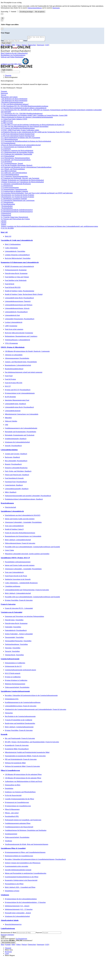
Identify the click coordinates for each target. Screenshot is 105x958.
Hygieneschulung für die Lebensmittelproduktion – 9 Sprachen (25, 902)
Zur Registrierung (21, 939)
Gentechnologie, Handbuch (14, 485)
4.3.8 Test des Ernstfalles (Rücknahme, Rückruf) (16, 165)
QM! (6, 425)
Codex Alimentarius (11, 248)
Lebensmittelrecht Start (12, 315)
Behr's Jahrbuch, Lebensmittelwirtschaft (18, 540)
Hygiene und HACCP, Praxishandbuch (17, 390)
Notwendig (5, 11)
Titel (2, 41)
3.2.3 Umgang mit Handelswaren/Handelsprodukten (18, 128)
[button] (52, 232)
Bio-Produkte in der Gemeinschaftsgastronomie (20, 716)
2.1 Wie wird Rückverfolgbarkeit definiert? (15, 104)
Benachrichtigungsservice (13, 924)
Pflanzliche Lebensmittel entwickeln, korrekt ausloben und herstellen (27, 554)
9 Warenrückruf (6, 213)
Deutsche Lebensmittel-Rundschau (16, 468)
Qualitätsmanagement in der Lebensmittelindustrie (21, 428)
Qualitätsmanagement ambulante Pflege (17, 823)
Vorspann (4, 91)
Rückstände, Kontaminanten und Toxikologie (19, 435)
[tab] (52, 232)
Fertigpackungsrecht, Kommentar (16, 270)
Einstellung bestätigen (26, 11)
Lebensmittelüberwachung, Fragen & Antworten (20, 706)
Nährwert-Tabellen (11, 421)
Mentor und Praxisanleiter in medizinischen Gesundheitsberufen (25, 873)
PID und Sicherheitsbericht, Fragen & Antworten (21, 759)
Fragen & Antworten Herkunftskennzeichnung (20, 533)
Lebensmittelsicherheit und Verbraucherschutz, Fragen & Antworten (27, 590)
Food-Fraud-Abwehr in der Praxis (16, 576)
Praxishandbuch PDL (12, 816)
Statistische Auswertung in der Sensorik (18, 579)
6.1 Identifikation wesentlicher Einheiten (14, 198)
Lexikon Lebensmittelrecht (13, 322)
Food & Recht (9, 284)
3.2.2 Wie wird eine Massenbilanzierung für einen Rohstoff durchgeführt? (25, 126)
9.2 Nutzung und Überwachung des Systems (15, 219)
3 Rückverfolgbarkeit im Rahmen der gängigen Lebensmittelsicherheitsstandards (27, 117)
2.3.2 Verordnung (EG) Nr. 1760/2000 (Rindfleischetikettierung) (22, 113)
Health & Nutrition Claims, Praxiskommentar (19, 291)
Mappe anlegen (6, 43)
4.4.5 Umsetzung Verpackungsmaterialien (14, 176)
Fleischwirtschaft (10, 507)
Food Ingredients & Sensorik (14, 478)
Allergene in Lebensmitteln (13, 355)
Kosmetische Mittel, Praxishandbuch (17, 749)
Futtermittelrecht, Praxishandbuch (16, 630)
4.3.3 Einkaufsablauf (7, 156)
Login (3, 936)
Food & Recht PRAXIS (13, 287)
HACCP (8, 386)
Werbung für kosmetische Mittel (15, 763)
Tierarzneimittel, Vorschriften (14, 637)
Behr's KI (8, 236)
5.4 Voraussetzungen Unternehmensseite (14, 189)
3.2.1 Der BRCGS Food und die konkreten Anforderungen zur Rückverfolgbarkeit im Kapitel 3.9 (32, 124)
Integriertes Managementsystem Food (17, 400)
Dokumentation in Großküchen (15, 663)
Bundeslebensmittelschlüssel (14, 369)
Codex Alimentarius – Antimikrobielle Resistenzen (21, 583)
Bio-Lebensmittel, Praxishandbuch (16, 461)
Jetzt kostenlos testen (8, 942)
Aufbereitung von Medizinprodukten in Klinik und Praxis (23, 781)
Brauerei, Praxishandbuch (13, 464)
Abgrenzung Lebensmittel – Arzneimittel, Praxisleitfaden (23, 522)
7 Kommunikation (7, 206)
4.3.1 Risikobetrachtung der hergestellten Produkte (17, 152)
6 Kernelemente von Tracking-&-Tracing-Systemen (17, 195)
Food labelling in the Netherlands (15, 280)
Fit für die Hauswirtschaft (13, 795)
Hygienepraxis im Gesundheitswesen (17, 802)
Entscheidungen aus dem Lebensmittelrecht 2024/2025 (22, 515)
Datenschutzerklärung (35, 8)
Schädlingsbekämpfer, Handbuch (15, 438)
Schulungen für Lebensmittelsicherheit (17, 442)
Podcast (24, 45)
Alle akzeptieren (40, 11)
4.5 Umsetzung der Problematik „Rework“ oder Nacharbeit (20, 178)
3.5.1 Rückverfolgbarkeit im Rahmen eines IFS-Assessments (20, 137)
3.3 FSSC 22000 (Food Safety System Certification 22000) (20, 130)
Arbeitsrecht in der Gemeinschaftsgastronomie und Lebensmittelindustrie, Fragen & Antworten (35, 709)
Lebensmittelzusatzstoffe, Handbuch (16, 489)
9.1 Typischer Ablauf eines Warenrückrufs (14, 217)
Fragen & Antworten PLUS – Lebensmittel (19, 608)
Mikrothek (8, 418)
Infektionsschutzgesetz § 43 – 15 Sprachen (19, 909)
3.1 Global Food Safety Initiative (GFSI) (14, 119)
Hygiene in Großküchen (13, 677)
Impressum (56, 8)
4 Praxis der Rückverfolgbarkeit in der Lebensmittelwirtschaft (21, 145)
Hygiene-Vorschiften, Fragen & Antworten (19, 600)
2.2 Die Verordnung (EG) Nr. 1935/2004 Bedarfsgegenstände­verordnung (24, 106)
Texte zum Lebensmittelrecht (14, 526)
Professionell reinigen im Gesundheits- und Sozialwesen (23, 820)
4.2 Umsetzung (6, 149)
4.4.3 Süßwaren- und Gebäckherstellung (14, 173)
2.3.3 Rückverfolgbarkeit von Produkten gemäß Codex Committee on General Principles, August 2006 (34, 115)
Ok (2, 18)
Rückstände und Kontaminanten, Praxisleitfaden (20, 432)
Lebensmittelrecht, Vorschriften (15, 251)
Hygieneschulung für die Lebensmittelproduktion (21, 899)
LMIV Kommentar (11, 326)
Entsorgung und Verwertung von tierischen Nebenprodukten (24, 616)
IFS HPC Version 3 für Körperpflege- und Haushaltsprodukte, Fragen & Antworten (32, 742)
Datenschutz (32, 45)
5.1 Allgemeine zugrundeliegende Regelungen (16, 184)
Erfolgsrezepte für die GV (13, 666)
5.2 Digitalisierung (7, 186)
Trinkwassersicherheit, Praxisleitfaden (17, 687)
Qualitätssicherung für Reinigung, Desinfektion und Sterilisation (25, 830)
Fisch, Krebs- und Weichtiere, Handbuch (18, 471)
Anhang (3, 224)
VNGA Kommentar (11, 343)
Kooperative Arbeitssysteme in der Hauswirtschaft (21, 880)
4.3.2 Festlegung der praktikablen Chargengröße (16, 154)
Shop (2, 45)
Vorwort (3, 95)
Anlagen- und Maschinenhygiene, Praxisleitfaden (21, 362)
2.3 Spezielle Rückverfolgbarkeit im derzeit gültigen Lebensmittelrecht (23, 108)
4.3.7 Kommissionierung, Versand (12, 163)
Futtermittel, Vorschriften (13, 627)
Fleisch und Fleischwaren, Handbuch (17, 475)
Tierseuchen (9, 713)
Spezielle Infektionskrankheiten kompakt (18, 870)
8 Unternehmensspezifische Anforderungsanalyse (17, 210)
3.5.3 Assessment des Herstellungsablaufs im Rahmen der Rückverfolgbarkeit (26, 141)
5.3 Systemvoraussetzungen (10, 187)
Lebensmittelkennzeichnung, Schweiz (17, 308)
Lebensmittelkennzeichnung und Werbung (18, 305)
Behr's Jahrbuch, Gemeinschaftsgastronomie (19, 727)
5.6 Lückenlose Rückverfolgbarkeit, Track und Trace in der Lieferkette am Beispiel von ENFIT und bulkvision (37, 193)
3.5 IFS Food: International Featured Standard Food (17, 134)
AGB (47, 45)
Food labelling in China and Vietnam (17, 277)
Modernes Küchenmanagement (15, 684)
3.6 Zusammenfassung (8, 143)
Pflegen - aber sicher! (12, 813)
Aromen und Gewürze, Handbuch (16, 454)
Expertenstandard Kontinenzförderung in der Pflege (21, 877)
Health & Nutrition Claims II (14, 529)
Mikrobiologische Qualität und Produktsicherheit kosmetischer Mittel (27, 752)
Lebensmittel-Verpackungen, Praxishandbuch (19, 319)
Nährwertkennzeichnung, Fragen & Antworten (20, 543)
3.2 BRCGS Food (7, 121)
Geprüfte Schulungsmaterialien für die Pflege (19, 799)
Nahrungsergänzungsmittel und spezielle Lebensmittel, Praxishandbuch (28, 496)
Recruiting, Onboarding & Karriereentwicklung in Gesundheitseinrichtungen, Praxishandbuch (35, 859)
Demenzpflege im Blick (12, 785)
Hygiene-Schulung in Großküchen (16, 680)
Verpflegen (8, 841)
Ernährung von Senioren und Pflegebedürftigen (20, 792)
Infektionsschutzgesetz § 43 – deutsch (17, 906)
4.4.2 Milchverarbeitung (8, 171)
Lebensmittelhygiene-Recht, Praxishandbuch (19, 298)
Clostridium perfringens (12, 586)
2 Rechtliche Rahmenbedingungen (12, 102)
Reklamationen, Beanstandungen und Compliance (21, 336)
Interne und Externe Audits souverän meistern (19, 519)
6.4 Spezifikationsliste (8, 204)
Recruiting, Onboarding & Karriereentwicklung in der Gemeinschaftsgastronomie (31, 695)
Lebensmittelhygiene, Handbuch (15, 404)
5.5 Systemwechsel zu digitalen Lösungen (14, 191)
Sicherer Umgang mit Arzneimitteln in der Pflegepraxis (22, 863)
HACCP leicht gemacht (12, 673)
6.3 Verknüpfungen (7, 202)
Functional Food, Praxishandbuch (16, 482)
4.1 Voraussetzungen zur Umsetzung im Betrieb (16, 147)
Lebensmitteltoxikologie (13, 411)
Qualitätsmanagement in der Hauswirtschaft (19, 827)
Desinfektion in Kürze (12, 891)
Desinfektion (9, 788)
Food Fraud (9, 376)
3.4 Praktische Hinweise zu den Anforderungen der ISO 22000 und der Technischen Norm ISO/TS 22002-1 (36, 132)
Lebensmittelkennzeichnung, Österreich (18, 301)
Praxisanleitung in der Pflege (14, 884)
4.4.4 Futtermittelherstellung (10, 174)
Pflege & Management (12, 809)
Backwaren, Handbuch (12, 457)
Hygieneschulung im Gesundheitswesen (18, 806)
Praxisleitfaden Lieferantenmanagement (17, 562)
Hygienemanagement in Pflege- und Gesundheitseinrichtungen (25, 852)
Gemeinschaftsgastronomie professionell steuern (20, 670)
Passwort (39, 932)
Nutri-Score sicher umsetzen (14, 329)
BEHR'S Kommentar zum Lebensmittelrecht (19, 266)
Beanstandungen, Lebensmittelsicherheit (18, 365)
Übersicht (8, 75)
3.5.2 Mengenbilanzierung (9, 139)
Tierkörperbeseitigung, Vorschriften (16, 644)
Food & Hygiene (10, 379)
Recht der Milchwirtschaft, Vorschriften (17, 258)
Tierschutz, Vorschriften (12, 648)
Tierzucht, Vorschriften (12, 651)
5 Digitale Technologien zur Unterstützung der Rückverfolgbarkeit (22, 180)
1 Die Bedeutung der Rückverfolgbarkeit (14, 99)
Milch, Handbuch (10, 492)
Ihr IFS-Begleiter (10, 397)
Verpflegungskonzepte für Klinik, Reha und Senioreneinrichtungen (26, 844)
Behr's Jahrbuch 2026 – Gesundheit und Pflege (20, 887)
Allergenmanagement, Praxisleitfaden (17, 358)
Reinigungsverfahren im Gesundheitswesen (19, 856)
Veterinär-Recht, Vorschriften (14, 655)
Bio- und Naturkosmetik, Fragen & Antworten (20, 738)
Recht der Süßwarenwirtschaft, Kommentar (19, 333)
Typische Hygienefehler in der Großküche (18, 720)
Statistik (14, 11)
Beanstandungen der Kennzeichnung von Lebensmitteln (23, 536)
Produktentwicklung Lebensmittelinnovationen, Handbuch (24, 499)
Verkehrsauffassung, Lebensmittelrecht (17, 340)
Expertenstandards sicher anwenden (16, 866)
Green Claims (9, 550)
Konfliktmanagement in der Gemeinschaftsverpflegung (22, 702)
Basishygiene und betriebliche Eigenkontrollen (20, 723)
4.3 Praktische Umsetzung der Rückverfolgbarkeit (17, 150)
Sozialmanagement (11, 834)
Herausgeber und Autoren (9, 97)
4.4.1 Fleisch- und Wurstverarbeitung (13, 169)
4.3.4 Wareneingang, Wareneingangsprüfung (15, 158)
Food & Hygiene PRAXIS (13, 383)
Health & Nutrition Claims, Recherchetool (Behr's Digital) (24, 294)
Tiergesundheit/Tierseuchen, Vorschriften (18, 641)
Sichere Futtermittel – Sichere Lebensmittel (19, 634)
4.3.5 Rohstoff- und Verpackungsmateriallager (16, 160)
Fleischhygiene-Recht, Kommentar (16, 273)
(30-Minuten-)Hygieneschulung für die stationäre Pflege (23, 778)
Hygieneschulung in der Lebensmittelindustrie (20, 393)
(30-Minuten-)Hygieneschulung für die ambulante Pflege (23, 774)
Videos (18, 45)
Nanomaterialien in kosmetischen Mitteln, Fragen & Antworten (25, 756)
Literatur (3, 221)
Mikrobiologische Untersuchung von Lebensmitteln (21, 414)
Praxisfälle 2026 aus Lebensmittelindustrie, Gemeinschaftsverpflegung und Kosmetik (32, 547)
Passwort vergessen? (7, 934)
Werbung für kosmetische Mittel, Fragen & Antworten (22, 766)
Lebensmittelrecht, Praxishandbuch (16, 312)
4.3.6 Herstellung (6, 161)
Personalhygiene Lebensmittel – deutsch (18, 913)
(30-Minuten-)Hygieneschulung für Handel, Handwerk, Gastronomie (27, 351)
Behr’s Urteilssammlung (13, 244)
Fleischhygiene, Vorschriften (14, 620)
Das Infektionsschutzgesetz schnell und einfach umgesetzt (23, 372)
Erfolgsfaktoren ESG (12, 699)
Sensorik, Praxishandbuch (13, 445)
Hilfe (13, 45)
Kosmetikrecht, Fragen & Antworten (17, 745)
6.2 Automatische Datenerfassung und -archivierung (17, 200)
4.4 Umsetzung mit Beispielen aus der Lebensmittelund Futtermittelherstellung (26, 167)
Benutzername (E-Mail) (8, 932)
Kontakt (8, 45)
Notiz (25, 41)
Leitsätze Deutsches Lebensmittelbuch (17, 255)
